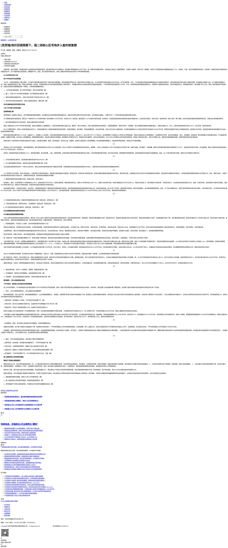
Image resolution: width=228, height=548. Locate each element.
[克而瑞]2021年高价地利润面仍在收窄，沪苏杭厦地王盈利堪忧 (24, 478)
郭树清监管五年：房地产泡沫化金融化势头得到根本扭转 (22, 467)
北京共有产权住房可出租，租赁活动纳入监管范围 (20, 432)
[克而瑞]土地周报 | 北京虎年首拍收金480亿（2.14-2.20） (22, 482)
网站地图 (7, 515)
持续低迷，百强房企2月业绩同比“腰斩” (19, 424)
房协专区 (7, 7)
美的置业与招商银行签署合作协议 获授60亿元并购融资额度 (23, 469)
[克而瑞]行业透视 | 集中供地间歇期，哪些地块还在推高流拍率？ (25, 480)
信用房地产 (7, 5)
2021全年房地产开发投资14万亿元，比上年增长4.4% (20, 437)
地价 (2, 390)
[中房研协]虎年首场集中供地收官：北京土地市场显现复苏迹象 (24, 485)
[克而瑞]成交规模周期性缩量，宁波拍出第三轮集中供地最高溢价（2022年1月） (30, 489)
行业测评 (7, 15)
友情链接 (7, 513)
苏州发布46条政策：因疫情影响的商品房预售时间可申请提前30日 (25, 454)
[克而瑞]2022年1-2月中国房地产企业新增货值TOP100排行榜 (23, 405)
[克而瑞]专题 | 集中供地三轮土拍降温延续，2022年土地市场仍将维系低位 (28, 491)
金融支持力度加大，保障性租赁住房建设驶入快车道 (20, 439)
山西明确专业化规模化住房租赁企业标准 (17, 460)
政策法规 (7, 13)
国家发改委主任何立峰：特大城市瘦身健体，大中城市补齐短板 (24, 458)
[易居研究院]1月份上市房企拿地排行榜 (18, 495)
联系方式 (7, 511)
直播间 (6, 19)
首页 (5, 2)
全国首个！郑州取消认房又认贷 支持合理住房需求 (20, 435)
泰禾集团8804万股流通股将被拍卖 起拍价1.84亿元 (20, 465)
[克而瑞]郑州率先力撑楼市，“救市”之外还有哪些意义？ (21, 401)
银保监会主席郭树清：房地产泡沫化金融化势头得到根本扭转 (23, 430)
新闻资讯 (7, 9)
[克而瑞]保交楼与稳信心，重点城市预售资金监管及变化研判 (23, 397)
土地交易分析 (12, 40)
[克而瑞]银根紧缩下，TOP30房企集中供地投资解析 (21, 493)
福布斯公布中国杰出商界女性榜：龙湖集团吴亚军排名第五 (22, 462)
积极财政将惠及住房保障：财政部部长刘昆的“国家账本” (22, 456)
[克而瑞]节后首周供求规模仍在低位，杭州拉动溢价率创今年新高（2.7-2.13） (29, 487)
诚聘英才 (7, 507)
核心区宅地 (14, 390)
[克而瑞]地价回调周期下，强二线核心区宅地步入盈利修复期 (24, 476)
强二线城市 (7, 390)
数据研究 (7, 11)
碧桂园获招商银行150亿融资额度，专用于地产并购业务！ (22, 428)
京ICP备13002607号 (46, 526)
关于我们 (7, 504)
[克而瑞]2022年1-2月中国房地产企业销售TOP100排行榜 (21, 409)
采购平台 (7, 17)
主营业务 (7, 509)
